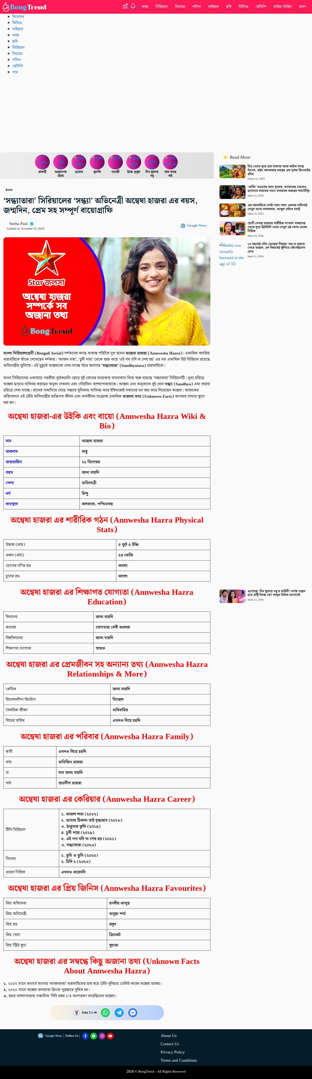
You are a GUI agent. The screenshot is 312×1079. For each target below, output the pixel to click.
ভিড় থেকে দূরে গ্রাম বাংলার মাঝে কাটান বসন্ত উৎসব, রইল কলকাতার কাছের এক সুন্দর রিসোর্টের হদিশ (279, 170)
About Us (169, 1035)
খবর (145, 6)
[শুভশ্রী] (115, 162)
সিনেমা (180, 6)
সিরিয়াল (162, 6)
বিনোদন (18, 16)
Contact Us (170, 1044)
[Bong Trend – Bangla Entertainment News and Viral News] (25, 7)
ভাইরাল (213, 6)
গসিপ (196, 6)
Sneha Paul (18, 223)
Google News (197, 225)
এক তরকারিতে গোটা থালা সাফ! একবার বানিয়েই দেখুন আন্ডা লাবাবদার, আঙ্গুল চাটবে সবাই (277, 207)
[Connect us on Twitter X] (102, 1036)
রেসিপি (261, 6)
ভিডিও (243, 6)
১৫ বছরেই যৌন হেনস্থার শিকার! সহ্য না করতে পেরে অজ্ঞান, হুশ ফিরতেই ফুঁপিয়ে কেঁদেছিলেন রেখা (276, 248)
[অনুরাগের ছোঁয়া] (61, 162)
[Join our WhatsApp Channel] (93, 1036)
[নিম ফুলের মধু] (152, 162)
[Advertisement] (156, 113)
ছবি (228, 6)
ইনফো (9, 190)
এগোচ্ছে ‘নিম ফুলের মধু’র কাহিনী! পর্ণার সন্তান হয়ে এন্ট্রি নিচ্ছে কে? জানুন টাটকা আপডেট (276, 593)
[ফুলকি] (97, 162)
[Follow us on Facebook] (85, 1036)
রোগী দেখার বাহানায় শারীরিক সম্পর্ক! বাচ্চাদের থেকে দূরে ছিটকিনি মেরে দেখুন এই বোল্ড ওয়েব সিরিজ (277, 227)
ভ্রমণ (302, 6)
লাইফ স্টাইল (282, 6)
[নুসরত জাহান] (79, 162)
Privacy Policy (173, 1052)
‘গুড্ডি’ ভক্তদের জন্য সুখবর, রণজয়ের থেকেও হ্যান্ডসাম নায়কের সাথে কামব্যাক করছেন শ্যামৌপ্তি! (279, 189)
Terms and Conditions (179, 1060)
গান (15, 72)
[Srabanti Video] (42, 162)
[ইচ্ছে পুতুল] (134, 162)
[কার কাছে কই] (170, 162)
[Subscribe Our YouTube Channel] (110, 1036)
